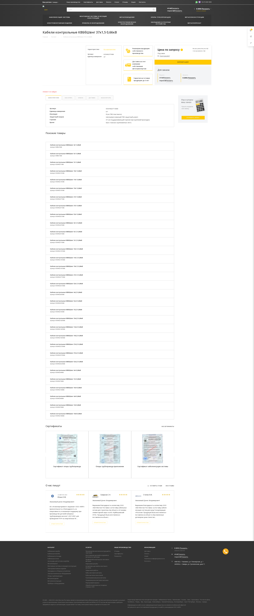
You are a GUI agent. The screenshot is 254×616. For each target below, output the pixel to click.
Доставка (92, 98)
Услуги (88, 547)
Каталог (51, 547)
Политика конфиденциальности (154, 558)
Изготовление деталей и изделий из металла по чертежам (97, 556)
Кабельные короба (54, 551)
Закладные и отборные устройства (59, 571)
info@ (173, 8)
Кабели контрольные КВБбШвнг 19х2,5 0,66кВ (66, 336)
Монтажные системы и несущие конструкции (62, 566)
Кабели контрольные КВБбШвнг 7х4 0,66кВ (65, 379)
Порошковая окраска (92, 583)
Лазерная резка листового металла (97, 580)
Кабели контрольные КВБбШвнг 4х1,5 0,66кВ (66, 223)
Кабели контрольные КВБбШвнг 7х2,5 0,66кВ (66, 310)
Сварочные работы (92, 570)
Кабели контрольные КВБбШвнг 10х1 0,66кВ (66, 171)
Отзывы (116, 551)
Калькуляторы (106, 98)
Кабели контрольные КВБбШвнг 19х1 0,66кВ (66, 188)
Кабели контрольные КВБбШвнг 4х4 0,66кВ (65, 370)
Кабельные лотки (53, 558)
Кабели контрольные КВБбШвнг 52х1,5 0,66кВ (66, 284)
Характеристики (53, 98)
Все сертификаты (168, 426)
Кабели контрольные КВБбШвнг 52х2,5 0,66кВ (66, 362)
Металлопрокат (53, 563)
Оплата (80, 98)
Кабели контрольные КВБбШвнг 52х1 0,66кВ (66, 214)
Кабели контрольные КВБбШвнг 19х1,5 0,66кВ (66, 266)
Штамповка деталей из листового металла (96, 567)
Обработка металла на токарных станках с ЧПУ (96, 586)
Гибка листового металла (94, 573)
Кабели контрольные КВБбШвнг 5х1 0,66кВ (65, 154)
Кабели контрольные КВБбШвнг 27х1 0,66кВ (66, 197)
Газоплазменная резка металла (96, 578)
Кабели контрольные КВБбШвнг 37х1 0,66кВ (66, 206)
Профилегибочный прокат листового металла (97, 560)
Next (174, 455)
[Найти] (153, 9)
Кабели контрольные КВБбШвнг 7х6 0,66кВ (65, 405)
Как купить (68, 98)
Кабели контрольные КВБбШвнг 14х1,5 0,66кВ (66, 258)
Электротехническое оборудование (59, 573)
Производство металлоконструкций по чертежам (98, 552)
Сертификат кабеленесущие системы (152, 466)
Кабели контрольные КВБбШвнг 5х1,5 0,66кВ (66, 232)
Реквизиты (117, 556)
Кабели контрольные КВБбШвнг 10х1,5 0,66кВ (66, 249)
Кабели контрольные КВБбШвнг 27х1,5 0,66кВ (66, 275)
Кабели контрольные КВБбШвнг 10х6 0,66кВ (66, 414)
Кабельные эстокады (54, 556)
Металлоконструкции (54, 581)
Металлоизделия (53, 578)
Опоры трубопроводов (55, 576)
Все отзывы (170, 486)
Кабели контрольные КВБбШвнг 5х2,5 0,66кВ (66, 301)
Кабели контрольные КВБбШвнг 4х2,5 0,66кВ (66, 292)
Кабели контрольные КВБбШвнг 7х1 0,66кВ (65, 162)
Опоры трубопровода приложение (110, 466)
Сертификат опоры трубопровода (67, 466)
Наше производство (122, 547)
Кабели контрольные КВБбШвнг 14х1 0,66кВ (66, 180)
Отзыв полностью (57, 524)
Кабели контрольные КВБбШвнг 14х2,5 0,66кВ (66, 327)
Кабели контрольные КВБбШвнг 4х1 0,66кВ (65, 145)
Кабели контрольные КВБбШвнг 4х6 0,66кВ (65, 396)
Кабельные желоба (54, 554)
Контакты (147, 561)
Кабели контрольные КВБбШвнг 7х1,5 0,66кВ (66, 240)
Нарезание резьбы (92, 564)
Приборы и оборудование (56, 583)
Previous (46, 455)
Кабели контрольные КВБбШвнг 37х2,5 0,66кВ (66, 353)
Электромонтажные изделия (57, 568)
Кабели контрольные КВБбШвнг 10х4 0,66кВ (66, 388)
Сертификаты (118, 554)
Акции (146, 556)
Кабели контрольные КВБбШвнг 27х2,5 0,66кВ (66, 344)
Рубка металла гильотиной (94, 575)
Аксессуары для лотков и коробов (58, 561)
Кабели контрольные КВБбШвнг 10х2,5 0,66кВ (66, 318)
